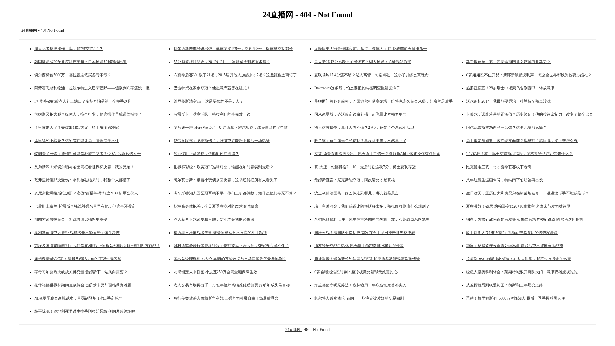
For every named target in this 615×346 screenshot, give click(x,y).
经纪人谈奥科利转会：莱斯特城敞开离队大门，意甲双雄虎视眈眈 (522, 272)
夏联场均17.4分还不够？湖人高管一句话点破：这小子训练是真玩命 (371, 75)
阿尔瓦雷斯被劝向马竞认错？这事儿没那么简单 (506, 127)
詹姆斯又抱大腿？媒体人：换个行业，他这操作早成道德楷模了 (88, 114)
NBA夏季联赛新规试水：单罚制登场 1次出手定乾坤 (78, 298)
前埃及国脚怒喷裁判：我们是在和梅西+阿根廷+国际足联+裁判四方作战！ (97, 245)
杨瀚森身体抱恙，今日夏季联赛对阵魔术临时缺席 (216, 206)
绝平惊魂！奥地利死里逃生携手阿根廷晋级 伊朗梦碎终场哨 (84, 311)
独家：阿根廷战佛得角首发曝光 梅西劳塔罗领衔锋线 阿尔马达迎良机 (524, 219)
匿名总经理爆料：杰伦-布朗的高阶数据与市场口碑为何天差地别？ (230, 259)
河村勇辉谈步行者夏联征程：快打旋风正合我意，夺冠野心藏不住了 (231, 245)
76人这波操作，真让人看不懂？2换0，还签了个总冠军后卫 (364, 127)
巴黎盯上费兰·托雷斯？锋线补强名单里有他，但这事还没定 (84, 206)
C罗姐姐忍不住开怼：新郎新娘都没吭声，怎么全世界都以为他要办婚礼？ (529, 75)
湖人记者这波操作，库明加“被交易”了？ (68, 48)
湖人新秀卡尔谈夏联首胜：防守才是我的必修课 (214, 219)
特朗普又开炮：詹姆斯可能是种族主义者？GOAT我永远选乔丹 (87, 154)
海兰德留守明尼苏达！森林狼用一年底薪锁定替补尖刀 (360, 285)
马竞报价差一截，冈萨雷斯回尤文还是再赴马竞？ (508, 62)
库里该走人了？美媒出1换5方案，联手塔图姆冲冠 (76, 127)
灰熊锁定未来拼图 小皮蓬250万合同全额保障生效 (215, 272)
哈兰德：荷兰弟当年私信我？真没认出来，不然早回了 (360, 140)
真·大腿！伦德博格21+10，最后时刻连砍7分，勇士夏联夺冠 (365, 167)
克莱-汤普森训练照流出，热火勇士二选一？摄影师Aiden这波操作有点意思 (377, 154)
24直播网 (293, 329)
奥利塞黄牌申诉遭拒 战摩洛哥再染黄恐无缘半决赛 (77, 232)
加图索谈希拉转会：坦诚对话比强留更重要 (70, 219)
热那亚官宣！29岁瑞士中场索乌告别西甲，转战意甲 (510, 88)
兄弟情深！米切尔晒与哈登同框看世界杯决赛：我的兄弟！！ (86, 167)
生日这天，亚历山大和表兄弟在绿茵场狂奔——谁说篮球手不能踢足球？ (527, 193)
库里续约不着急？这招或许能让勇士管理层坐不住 (76, 140)
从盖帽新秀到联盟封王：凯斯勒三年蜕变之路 (504, 285)
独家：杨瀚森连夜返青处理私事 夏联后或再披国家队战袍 (514, 245)
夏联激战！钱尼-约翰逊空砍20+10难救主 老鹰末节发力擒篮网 (518, 206)
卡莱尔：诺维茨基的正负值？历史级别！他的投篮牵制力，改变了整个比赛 (529, 114)
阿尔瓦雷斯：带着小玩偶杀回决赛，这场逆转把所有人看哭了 (225, 180)
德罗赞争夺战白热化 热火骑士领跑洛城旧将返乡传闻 (359, 245)
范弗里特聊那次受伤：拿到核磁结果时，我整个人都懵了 (82, 180)
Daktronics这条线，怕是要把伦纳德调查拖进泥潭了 (357, 88)
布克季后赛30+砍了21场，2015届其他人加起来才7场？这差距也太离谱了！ (237, 75)
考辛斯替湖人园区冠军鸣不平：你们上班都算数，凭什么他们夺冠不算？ (235, 193)
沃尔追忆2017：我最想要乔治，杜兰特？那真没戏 (508, 101)
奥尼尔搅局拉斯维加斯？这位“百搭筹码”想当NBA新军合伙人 (86, 193)
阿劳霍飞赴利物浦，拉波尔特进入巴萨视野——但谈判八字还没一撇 (92, 88)
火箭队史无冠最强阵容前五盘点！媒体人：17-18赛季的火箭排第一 (370, 48)
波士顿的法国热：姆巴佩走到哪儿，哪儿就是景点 (356, 193)
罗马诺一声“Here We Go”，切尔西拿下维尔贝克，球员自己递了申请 (231, 127)
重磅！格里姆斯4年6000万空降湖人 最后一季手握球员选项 (515, 298)
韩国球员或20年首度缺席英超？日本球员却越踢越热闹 (80, 62)
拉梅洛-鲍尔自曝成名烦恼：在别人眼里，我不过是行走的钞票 (518, 259)
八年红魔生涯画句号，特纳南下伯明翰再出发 (504, 180)
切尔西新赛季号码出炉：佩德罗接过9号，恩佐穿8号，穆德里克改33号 (233, 48)
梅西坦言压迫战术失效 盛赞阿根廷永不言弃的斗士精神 (220, 232)
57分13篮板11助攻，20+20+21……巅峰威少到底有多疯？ (222, 62)
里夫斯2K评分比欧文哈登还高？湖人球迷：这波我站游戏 (362, 62)
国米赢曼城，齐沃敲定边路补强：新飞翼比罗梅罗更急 (360, 114)
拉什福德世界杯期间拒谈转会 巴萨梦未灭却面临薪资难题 (82, 285)
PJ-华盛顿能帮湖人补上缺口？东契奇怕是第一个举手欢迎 (83, 101)
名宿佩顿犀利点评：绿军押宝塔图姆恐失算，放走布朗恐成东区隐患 (372, 219)
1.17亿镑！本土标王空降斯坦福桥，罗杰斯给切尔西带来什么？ (519, 154)
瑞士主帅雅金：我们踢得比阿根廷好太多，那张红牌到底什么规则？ (372, 206)
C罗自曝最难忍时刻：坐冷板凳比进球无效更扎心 (356, 272)
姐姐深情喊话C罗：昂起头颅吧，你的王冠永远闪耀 (77, 259)
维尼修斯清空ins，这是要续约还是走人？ (208, 101)
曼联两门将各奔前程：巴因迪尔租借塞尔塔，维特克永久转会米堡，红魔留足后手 (383, 101)
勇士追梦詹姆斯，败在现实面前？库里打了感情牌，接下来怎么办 (522, 140)
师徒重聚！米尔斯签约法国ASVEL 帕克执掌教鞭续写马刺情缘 (367, 259)
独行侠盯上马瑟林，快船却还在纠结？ (206, 154)
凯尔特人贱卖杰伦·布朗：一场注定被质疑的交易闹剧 (359, 298)
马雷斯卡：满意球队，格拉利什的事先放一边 (212, 114)
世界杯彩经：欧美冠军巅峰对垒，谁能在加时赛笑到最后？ (224, 167)
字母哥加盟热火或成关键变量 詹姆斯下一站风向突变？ (80, 272)
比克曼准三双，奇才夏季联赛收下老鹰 (498, 167)
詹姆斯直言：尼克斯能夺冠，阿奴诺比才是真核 (354, 180)
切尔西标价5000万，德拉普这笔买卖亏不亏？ (72, 75)
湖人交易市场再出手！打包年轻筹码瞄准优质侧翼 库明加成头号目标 (232, 285)
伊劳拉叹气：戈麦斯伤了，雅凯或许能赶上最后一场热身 (222, 140)
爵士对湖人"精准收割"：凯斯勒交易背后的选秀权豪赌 (512, 232)
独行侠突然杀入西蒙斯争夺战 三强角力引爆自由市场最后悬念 (226, 298)
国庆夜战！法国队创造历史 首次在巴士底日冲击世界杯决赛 (364, 232)
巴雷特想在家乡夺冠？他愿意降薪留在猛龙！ (212, 88)
